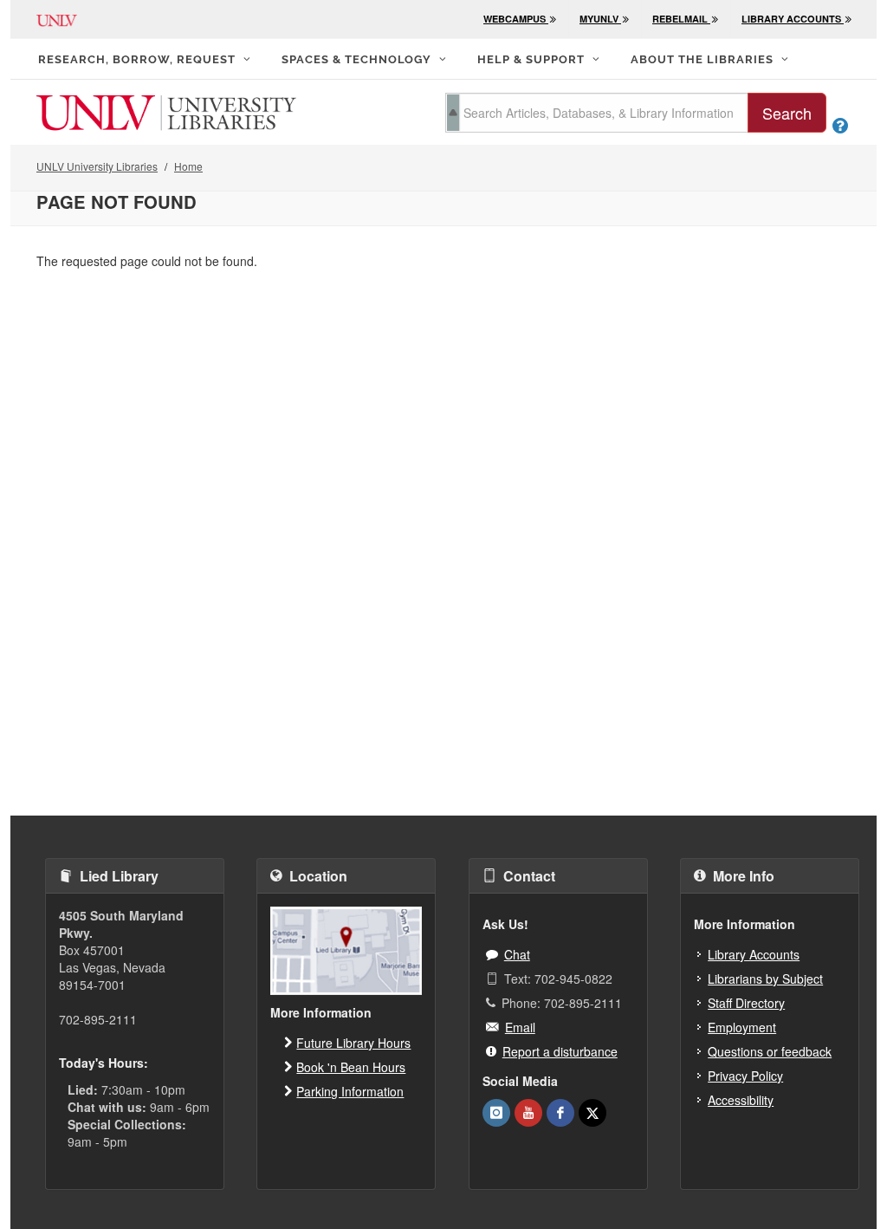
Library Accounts (754, 954)
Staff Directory (746, 1002)
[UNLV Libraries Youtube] (528, 1113)
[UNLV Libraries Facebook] (560, 1113)
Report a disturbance (560, 1051)
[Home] (166, 111)
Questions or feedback (770, 1051)
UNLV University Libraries (97, 166)
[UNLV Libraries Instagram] (496, 1113)
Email (520, 1027)
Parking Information (350, 1091)
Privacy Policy (745, 1075)
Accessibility (741, 1100)
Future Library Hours (353, 1042)
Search (787, 112)
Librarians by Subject (765, 978)
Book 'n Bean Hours (350, 1067)
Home (188, 166)
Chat (517, 954)
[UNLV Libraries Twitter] (592, 1113)
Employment (742, 1027)
